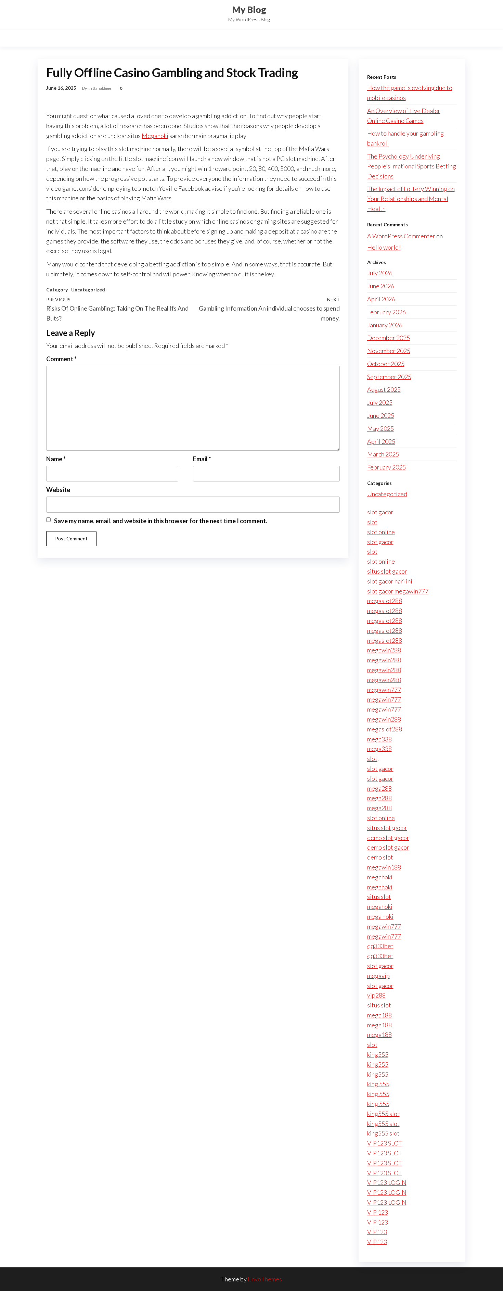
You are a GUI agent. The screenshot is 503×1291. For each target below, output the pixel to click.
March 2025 (383, 454)
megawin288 (384, 650)
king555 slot (383, 1113)
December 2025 (388, 337)
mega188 (379, 1015)
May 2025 (380, 428)
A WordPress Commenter (401, 236)
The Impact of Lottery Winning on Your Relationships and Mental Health (411, 198)
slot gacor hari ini (389, 581)
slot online (381, 532)
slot (372, 522)
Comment (61, 359)
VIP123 (377, 1232)
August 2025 (384, 389)
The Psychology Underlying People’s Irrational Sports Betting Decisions (411, 166)
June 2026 (380, 286)
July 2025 (379, 402)
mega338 (379, 739)
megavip (378, 975)
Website (58, 489)
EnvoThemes (265, 1279)
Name (56, 459)
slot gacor (380, 512)
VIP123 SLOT (384, 1143)
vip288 (376, 995)
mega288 (379, 788)
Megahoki (155, 135)
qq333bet (380, 946)
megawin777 (384, 689)
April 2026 (381, 299)
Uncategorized (88, 289)
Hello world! (384, 247)
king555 (377, 1054)
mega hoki (380, 916)
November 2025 (388, 350)
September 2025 (389, 376)
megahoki (379, 877)
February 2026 (386, 312)
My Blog (249, 9)
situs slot (379, 896)
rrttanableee (100, 88)
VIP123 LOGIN (387, 1182)
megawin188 (384, 867)
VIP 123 (377, 1212)
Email (202, 459)
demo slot (380, 857)
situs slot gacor (387, 571)
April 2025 (381, 441)
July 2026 (379, 273)
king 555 (378, 1084)
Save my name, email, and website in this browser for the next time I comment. (160, 521)
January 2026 (384, 325)
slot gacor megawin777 (397, 591)
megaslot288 (384, 600)
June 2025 (380, 415)
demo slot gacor (388, 837)
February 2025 (386, 467)
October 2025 (385, 363)
